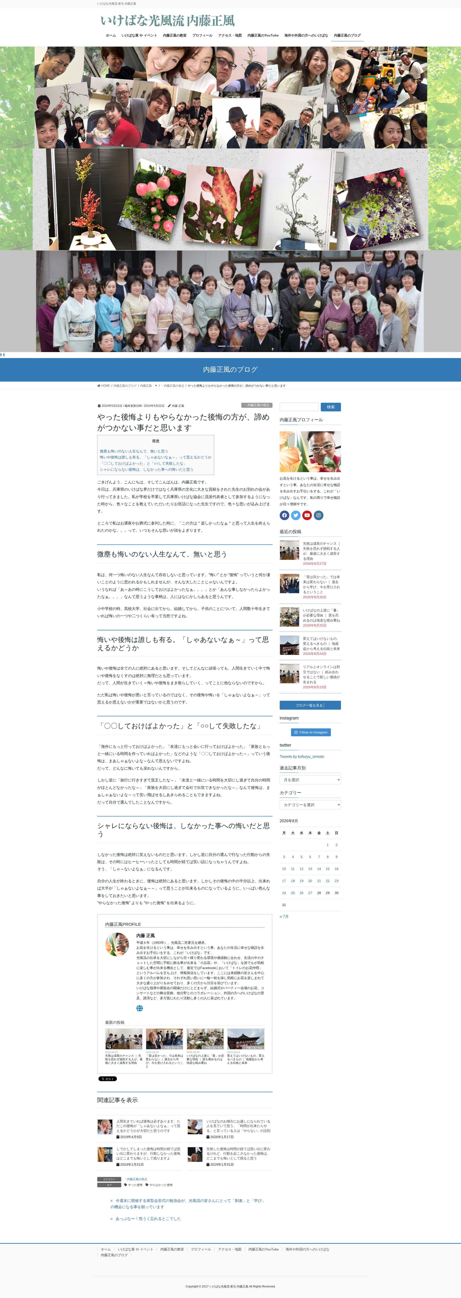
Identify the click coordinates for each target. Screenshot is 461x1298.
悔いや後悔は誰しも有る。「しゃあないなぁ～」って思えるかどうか (156, 457)
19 (301, 881)
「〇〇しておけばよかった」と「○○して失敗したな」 (143, 463)
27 (310, 893)
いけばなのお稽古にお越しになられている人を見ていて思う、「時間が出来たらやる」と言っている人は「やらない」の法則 (238, 1126)
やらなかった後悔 (161, 1185)
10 (284, 869)
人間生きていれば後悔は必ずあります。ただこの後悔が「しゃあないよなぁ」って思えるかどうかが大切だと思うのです (148, 1126)
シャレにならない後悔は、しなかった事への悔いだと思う (147, 469)
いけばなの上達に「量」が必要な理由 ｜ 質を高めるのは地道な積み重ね (205, 1059)
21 (319, 881)
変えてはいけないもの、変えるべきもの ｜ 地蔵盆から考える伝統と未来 (246, 1059)
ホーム (106, 1249)
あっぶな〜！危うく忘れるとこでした (148, 1219)
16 (337, 869)
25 (293, 893)
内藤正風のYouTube (264, 1249)
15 (328, 869)
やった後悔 (135, 1185)
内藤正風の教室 (172, 1249)
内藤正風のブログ (114, 1255)
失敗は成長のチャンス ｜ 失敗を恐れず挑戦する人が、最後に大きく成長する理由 (124, 1059)
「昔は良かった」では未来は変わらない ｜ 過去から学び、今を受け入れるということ (164, 1061)
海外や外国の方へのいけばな (307, 1249)
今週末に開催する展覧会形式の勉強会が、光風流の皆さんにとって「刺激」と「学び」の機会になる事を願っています (188, 1204)
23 (337, 881)
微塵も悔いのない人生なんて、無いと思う (134, 451)
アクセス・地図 (230, 1249)
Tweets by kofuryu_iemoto (302, 757)
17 (284, 881)
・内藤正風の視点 (256, 405)
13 (310, 869)
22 (328, 881)
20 (310, 881)
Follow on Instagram (313, 732)
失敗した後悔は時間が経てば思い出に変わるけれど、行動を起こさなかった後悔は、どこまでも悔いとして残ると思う (238, 1153)
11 (293, 869)
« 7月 (284, 916)
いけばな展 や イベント (135, 1249)
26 (301, 893)
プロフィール (201, 1249)
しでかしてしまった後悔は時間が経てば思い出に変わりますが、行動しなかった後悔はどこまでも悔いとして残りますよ (148, 1153)
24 (284, 893)
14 (319, 869)
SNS (138, 1047)
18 (293, 881)
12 (301, 869)
